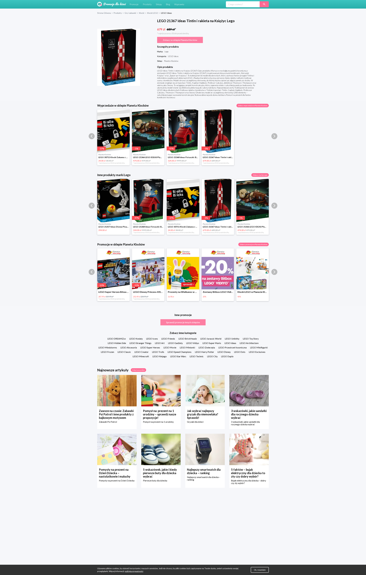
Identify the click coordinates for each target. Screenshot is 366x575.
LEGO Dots (239, 352)
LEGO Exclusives (257, 352)
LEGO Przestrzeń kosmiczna (232, 347)
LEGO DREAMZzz (116, 338)
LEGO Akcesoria (128, 347)
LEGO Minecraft (141, 356)
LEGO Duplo (227, 356)
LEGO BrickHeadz (187, 338)
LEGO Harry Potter (204, 352)
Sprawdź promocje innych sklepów (183, 322)
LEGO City (212, 356)
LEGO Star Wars (178, 356)
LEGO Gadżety (175, 343)
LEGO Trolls (158, 352)
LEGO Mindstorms (107, 347)
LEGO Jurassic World (210, 338)
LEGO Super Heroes (150, 347)
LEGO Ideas (230, 343)
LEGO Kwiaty (136, 338)
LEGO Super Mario (211, 343)
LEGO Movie (169, 347)
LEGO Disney (224, 352)
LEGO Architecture (249, 343)
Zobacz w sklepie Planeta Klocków (180, 40)
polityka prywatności (134, 571)
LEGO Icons (152, 338)
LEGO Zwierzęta (206, 347)
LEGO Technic (197, 356)
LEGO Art (160, 343)
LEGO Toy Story (251, 338)
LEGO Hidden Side (117, 343)
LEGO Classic (124, 352)
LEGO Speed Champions (179, 352)
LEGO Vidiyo (192, 343)
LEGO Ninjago (159, 356)
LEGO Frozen (107, 352)
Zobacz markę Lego (260, 175)
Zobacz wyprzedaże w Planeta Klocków (252, 105)
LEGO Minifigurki (259, 347)
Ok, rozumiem (260, 570)
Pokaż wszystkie (138, 370)
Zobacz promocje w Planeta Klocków (253, 244)
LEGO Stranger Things (140, 343)
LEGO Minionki (187, 347)
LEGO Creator (141, 352)
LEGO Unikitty (232, 338)
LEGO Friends (168, 338)
